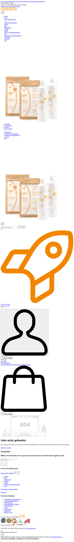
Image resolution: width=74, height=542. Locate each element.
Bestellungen (27, 364)
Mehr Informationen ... (56, 537)
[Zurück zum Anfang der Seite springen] (2, 534)
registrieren (7, 363)
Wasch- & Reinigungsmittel (12, 484)
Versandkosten (31, 528)
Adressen (20, 364)
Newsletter (12, 6)
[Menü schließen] (5, 21)
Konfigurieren (20, 538)
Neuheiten (4, 492)
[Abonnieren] (4, 463)
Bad (5, 478)
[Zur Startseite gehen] (9, 10)
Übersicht (4, 364)
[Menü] (2, 12)
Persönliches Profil (12, 364)
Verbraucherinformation (11, 501)
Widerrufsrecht (8, 506)
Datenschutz (7, 509)
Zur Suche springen (22, 1)
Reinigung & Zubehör (7, 473)
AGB (5, 507)
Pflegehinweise (8, 502)
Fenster (6, 481)
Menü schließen (8, 358)
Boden (6, 483)
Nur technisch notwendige (8, 538)
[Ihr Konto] (24, 332)
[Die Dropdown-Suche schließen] (23, 227)
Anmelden (4, 361)
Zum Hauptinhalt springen (8, 1)
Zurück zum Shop (6, 447)
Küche (6, 476)
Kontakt (18, 6)
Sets (5, 486)
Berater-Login (5, 6)
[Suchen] (19, 227)
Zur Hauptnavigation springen (36, 1)
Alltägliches (7, 479)
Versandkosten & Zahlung (11, 504)
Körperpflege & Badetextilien (9, 489)
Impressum (7, 511)
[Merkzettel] (2, 308)
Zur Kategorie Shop (10, 19)
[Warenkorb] (24, 411)
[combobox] (9, 227)
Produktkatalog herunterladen (12, 499)
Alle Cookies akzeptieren (31, 538)
